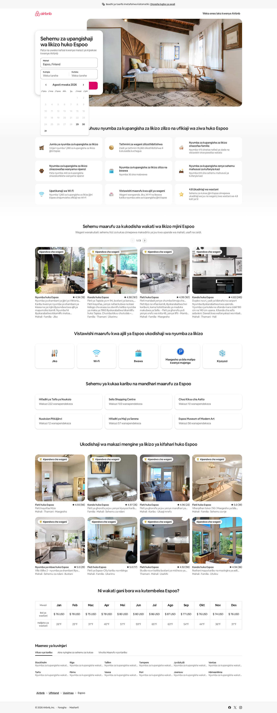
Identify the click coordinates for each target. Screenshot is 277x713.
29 (77, 124)
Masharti (74, 707)
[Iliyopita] (132, 240)
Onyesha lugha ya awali (162, 4)
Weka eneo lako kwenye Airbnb (221, 13)
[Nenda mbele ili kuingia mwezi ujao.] (83, 85)
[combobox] (69, 64)
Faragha (62, 707)
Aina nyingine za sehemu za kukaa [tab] (75, 652)
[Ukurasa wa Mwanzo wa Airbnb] (43, 13)
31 (45, 130)
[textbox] (54, 76)
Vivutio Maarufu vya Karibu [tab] (112, 652)
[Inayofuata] (144, 240)
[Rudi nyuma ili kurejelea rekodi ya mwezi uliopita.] (46, 85)
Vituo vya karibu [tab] (43, 652)
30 (83, 124)
